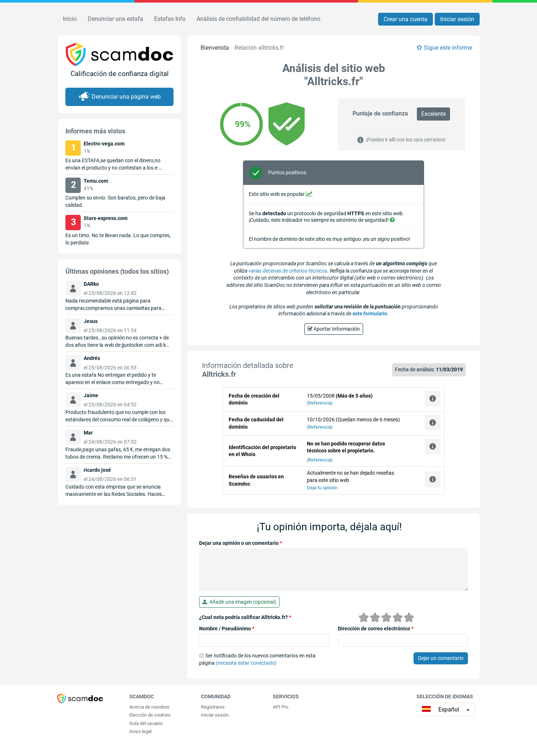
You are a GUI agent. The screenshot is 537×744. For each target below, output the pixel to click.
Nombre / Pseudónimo (226, 628)
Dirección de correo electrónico (376, 628)
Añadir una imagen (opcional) (241, 602)
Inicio (70, 18)
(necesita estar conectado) (246, 663)
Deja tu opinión (322, 487)
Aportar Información (336, 329)
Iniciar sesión (457, 19)
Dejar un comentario (441, 658)
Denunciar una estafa (115, 18)
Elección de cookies (150, 715)
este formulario (370, 313)
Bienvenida (215, 47)
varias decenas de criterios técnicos (287, 271)
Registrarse (213, 707)
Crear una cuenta (405, 19)
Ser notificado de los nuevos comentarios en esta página (257, 659)
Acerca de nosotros (149, 707)
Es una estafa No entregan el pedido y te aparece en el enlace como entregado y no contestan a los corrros (112, 382)
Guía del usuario (146, 723)
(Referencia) (320, 403)
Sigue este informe (448, 47)
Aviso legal (140, 731)
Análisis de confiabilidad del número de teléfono (258, 18)
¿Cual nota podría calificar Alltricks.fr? (245, 617)
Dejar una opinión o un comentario (240, 543)
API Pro (280, 707)
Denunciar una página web (126, 96)
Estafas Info (170, 18)
